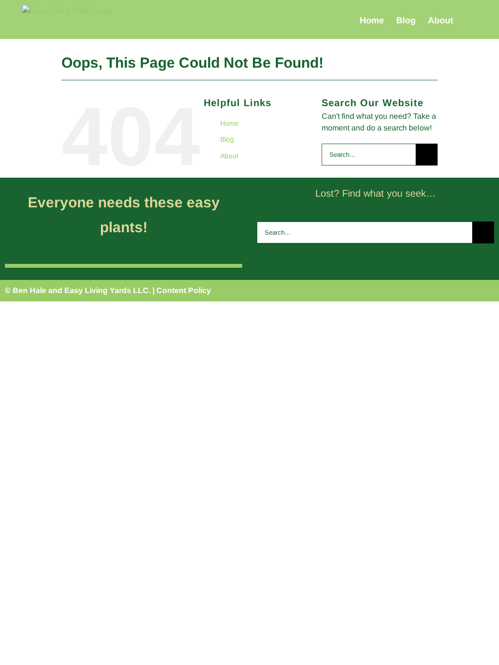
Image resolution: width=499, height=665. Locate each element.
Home (229, 123)
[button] (468, 20)
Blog (227, 139)
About (229, 156)
